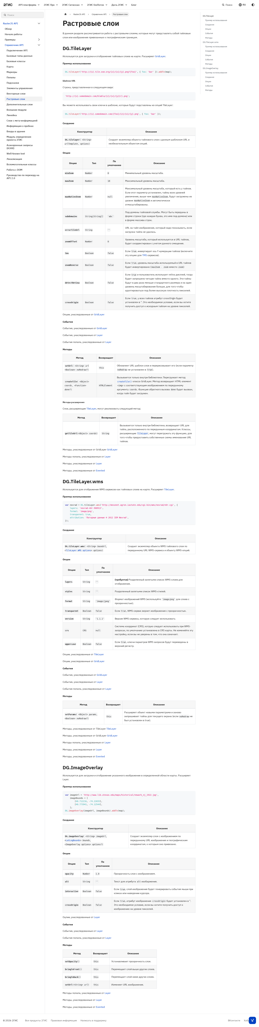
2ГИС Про (49, 4)
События (209, 33)
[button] (242, 5)
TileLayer (91, 408)
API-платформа (27, 4)
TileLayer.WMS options (78, 550)
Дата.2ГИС (118, 4)
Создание (209, 24)
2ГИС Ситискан (71, 4)
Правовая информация (64, 1020)
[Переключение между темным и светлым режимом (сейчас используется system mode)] (253, 5)
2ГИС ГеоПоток (95, 4)
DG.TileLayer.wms (210, 42)
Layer (100, 335)
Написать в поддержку (93, 1020)
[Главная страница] (65, 14)
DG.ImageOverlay (210, 68)
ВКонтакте (234, 1020)
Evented (100, 470)
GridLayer (160, 56)
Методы (208, 38)
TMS (144, 255)
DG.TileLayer (208, 16)
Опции (208, 29)
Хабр (246, 1020)
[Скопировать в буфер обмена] (191, 71)
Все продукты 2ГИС (36, 1020)
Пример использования (216, 20)
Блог (134, 4)
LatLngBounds (73, 840)
